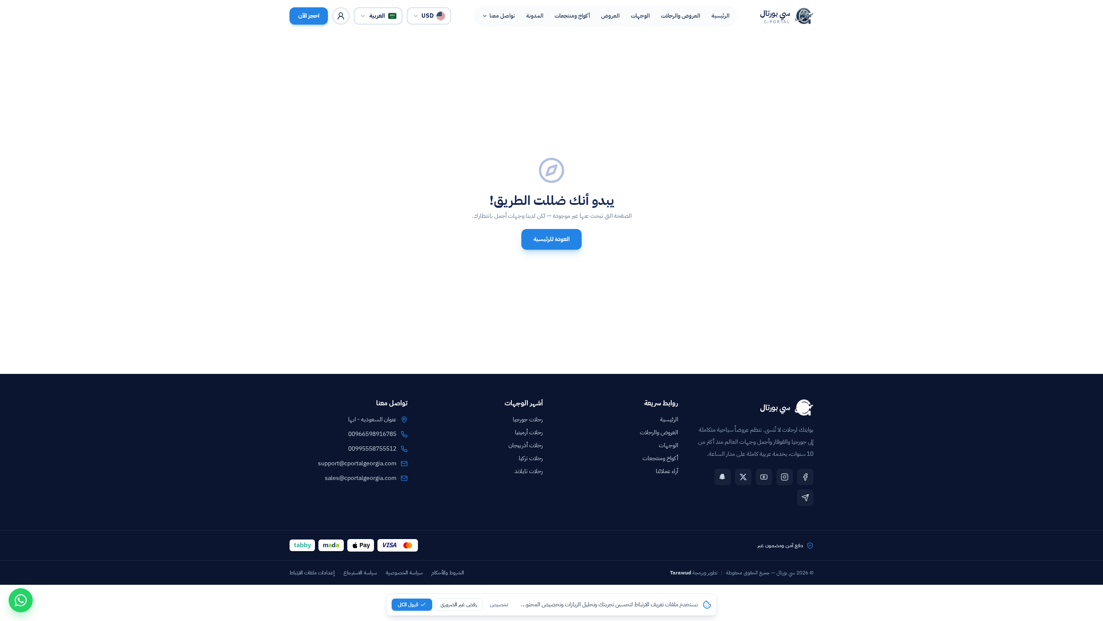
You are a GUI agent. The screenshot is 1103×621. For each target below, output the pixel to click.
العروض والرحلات (659, 432)
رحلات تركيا (531, 458)
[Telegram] (805, 497)
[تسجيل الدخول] (340, 16)
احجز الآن (308, 15)
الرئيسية (669, 419)
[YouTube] (764, 477)
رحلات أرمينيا (529, 432)
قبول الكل (408, 604)
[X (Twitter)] (743, 477)
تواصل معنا (502, 16)
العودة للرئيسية (551, 239)
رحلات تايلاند (528, 471)
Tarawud (680, 573)
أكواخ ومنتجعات (660, 458)
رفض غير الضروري (458, 604)
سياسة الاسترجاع (360, 572)
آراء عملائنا (667, 471)
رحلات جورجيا (528, 419)
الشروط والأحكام (447, 572)
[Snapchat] (722, 477)
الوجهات (668, 445)
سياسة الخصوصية (404, 572)
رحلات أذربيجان (525, 445)
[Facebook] (805, 477)
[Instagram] (784, 477)
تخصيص (499, 604)
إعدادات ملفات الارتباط (312, 572)
